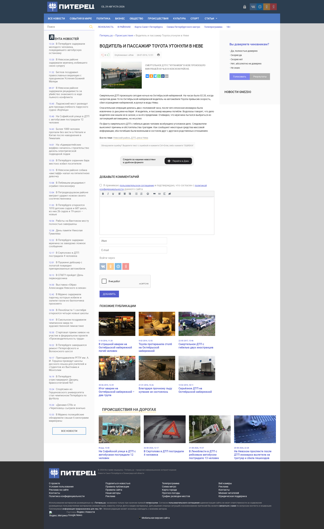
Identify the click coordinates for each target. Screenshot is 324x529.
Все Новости (56, 18)
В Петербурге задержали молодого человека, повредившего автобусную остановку (67, 48)
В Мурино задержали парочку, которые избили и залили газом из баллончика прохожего (66, 298)
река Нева (142, 137)
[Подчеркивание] (113, 193)
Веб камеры (225, 483)
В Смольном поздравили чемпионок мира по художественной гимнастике (67, 322)
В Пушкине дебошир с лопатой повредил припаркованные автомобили (67, 265)
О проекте (54, 483)
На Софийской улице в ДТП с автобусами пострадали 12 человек (69, 119)
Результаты (260, 76)
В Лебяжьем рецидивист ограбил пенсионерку (67, 184)
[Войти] (244, 6)
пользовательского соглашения (184, 502)
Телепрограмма (213, 26)
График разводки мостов (176, 496)
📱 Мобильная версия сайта (154, 517)
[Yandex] (273, 6)
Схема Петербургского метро (183, 26)
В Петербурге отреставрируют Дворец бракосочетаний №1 (63, 379)
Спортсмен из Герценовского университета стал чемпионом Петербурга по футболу (68, 393)
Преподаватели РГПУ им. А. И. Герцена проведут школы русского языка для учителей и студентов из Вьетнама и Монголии (69, 364)
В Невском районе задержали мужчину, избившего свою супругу (68, 62)
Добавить (109, 294)
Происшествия (158, 18)
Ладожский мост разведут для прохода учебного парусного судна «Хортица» (68, 106)
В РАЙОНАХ (124, 26)
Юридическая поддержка (233, 496)
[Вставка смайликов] (148, 193)
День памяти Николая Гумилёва (66, 232)
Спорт (195, 18)
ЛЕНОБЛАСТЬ (106, 26)
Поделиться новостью (117, 483)
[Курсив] (108, 193)
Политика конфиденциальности (67, 496)
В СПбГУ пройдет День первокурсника (66, 276)
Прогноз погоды (171, 493)
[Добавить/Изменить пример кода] (159, 193)
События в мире (81, 18)
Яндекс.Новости (86, 511)
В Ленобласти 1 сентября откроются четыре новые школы (69, 311)
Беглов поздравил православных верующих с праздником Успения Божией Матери (67, 76)
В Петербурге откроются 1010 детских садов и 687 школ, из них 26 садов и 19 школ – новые (68, 209)
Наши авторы (113, 493)
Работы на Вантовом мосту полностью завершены (69, 222)
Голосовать (239, 76)
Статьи (209, 18)
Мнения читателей (229, 493)
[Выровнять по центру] (124, 193)
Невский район (121, 137)
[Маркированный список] (136, 193)
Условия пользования (61, 486)
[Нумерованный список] (141, 193)
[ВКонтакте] (253, 6)
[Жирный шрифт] (102, 193)
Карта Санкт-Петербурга (149, 26)
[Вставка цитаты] (154, 193)
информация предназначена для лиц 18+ (82, 508)
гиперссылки (152, 502)
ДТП (133, 137)
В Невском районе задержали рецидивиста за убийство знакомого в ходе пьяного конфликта (65, 92)
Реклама (110, 496)
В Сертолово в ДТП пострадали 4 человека (64, 254)
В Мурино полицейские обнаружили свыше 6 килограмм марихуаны (69, 417)
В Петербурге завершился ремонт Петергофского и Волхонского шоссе (68, 348)
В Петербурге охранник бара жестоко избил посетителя (69, 162)
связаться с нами (227, 505)
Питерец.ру (106, 35)
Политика (103, 18)
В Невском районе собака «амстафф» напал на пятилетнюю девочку (69, 173)
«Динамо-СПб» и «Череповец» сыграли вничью (67, 406)
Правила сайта (113, 489)
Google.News (75, 515)
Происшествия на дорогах (129, 409)
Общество (136, 18)
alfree (130, 55)
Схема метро (169, 486)
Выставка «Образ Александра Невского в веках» (67, 286)
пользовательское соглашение (137, 185)
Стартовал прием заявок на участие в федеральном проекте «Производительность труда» (69, 335)
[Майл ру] (259, 6)
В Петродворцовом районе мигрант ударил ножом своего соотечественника (68, 195)
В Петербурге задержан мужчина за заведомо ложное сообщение (67, 243)
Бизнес (120, 18)
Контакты (54, 493)
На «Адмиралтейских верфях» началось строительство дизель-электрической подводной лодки (69, 149)
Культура (179, 18)
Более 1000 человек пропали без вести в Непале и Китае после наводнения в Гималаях (67, 133)
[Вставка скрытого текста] (169, 193)
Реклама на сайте (59, 489)
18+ (228, 26)
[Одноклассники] (266, 6)
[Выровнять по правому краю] (129, 193)
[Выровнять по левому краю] (119, 193)
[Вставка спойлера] (164, 193)
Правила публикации (117, 486)
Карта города (169, 489)
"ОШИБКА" (189, 145)
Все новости (69, 430)
